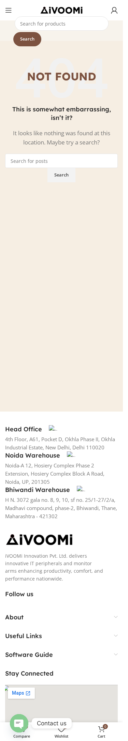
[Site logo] (61, 9)
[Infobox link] (31, 429)
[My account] (114, 10)
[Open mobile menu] (8, 10)
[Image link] (39, 539)
